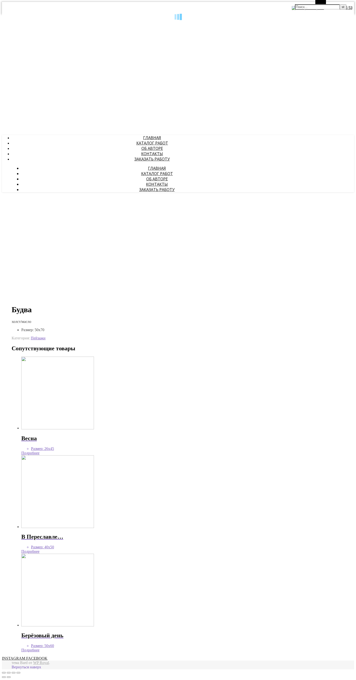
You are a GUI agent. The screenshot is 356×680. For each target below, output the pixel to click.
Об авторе (152, 148)
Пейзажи (38, 338)
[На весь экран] (13, 672)
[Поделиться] (9, 672)
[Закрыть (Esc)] (4, 672)
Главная (152, 137)
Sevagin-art (10, 24)
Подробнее (30, 453)
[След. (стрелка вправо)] (9, 677)
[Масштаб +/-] (18, 672)
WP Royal (41, 663)
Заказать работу (152, 159)
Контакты (152, 153)
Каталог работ (152, 143)
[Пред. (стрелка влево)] (4, 677)
